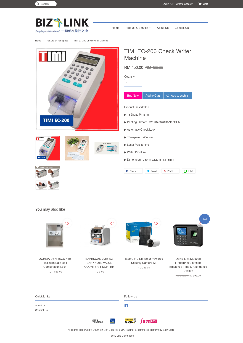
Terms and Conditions (121, 335)
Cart (205, 4)
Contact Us (182, 28)
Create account (184, 4)
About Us (163, 28)
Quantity (129, 76)
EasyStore (169, 329)
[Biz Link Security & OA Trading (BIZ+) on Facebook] (126, 306)
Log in (165, 4)
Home (115, 28)
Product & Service (137, 28)
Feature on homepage (57, 40)
